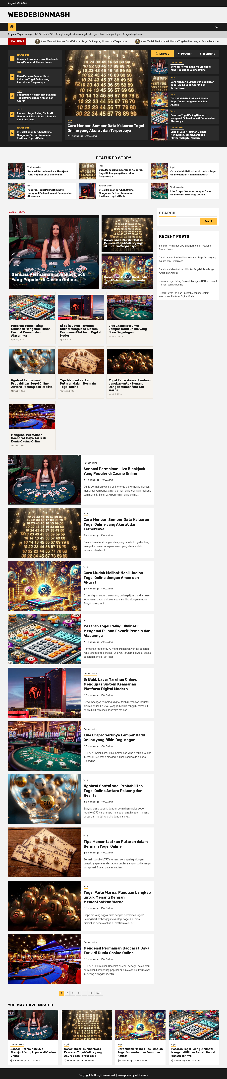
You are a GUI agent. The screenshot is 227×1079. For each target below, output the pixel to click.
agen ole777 (34, 34)
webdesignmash (39, 14)
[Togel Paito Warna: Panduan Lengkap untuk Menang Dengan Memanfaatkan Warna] (44, 906)
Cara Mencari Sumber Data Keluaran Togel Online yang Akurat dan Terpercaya (33, 79)
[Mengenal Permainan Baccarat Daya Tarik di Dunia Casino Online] (44, 959)
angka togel (64, 34)
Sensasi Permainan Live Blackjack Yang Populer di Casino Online (37, 61)
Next (98, 993)
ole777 (49, 34)
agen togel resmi (134, 34)
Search (167, 213)
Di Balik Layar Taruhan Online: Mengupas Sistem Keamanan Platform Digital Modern (34, 135)
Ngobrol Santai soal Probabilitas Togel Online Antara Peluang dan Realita (32, 384)
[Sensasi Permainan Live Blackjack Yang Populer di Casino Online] (159, 66)
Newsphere (124, 1075)
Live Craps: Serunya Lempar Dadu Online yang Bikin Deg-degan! (190, 193)
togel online (98, 34)
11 (90, 993)
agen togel (114, 34)
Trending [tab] (208, 53)
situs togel (81, 34)
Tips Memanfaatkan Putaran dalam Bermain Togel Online (78, 384)
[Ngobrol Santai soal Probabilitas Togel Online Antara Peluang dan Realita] (44, 799)
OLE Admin (92, 136)
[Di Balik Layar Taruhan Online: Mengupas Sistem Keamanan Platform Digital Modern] (159, 133)
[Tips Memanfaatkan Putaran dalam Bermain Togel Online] (44, 852)
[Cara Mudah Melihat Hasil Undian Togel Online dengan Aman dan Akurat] (106, 83)
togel (19, 72)
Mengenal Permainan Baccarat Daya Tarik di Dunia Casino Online (28, 438)
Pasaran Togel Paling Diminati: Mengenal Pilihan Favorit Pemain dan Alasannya (36, 116)
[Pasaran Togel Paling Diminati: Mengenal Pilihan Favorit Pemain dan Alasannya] (159, 116)
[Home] (12, 27)
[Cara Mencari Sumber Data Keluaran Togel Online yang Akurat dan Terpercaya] (159, 83)
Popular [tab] (186, 53)
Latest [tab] (164, 53)
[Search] (217, 27)
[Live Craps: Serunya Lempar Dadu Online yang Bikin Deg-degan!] (159, 191)
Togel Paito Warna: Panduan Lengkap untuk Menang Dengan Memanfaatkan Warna (130, 385)
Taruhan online (24, 55)
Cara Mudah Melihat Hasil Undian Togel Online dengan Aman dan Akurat (127, 41)
